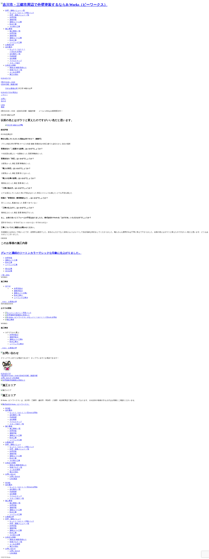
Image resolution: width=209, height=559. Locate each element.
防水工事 (13, 24)
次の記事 (8, 271)
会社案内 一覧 (15, 54)
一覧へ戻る (5, 275)
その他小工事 (15, 26)
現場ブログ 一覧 (16, 70)
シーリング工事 (16, 42)
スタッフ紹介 (15, 63)
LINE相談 (13, 479)
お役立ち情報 (10, 65)
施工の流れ (14, 74)
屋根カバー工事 (16, 22)
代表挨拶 (13, 56)
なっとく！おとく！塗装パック (22, 13)
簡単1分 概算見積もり (18, 67)
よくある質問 (15, 72)
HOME (7, 408)
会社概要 (13, 58)
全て (7, 286)
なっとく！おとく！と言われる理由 (23, 412)
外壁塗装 (13, 17)
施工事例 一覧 (15, 31)
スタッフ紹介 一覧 (17, 424)
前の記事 (8, 269)
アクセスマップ (16, 61)
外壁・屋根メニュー (13, 444)
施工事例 (8, 29)
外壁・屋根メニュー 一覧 (15, 10)
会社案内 (8, 47)
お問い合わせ (10, 474)
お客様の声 (9, 45)
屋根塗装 (13, 20)
